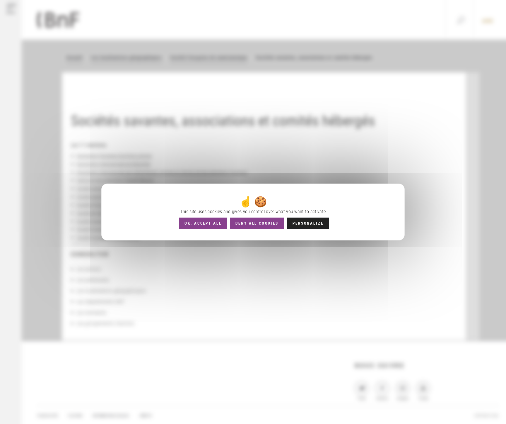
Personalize (308, 223)
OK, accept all (202, 223)
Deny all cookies (256, 223)
